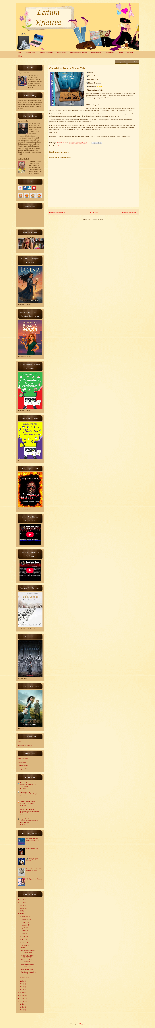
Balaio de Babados (26, 783)
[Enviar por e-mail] (93, 143)
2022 (21, 911)
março (24, 942)
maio (23, 936)
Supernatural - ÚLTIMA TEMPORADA (28, 956)
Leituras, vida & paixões (27, 802)
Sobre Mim (130, 52)
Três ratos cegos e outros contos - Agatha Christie (29, 821)
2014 (21, 998)
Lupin (23, 948)
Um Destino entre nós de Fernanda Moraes (28, 973)
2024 (21, 905)
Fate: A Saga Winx (27, 969)
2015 (21, 995)
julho (23, 931)
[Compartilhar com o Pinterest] (101, 143)
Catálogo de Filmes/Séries (46, 52)
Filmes (59, 146)
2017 (21, 990)
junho (24, 934)
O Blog (20, 56)
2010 (21, 1010)
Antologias (120, 52)
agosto (24, 928)
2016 (21, 992)
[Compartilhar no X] (97, 143)
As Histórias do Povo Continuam (78, 52)
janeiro (24, 977)
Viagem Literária (25, 819)
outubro (24, 922)
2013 (21, 1001)
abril (23, 939)
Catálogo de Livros (30, 52)
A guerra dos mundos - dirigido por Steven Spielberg (30, 795)
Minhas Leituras (61, 52)
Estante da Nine (25, 792)
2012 (21, 1004)
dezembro (25, 916)
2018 (21, 987)
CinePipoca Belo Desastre (34, 879)
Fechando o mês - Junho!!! (27, 803)
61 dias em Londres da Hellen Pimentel (28, 951)
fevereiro (25, 945)
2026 (21, 899)
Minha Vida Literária (27, 809)
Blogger (81, 1024)
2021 (21, 914)
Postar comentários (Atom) (96, 219)
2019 (21, 984)
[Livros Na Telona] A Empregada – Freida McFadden (30, 812)
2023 (21, 908)
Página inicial (93, 212)
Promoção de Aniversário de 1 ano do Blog (34, 870)
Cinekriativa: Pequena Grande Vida (27, 965)
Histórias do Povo (96, 52)
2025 (21, 902)
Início (19, 52)
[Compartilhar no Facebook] (99, 143)
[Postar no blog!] (95, 143)
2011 (21, 1007)
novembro (25, 919)
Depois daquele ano (32, 849)
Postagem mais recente (57, 212)
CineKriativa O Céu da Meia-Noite (28, 961)
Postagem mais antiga (129, 212)
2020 (21, 981)
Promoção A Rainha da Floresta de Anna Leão (33, 839)
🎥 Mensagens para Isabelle (32, 859)
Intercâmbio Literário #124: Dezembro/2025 (28, 785)
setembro (25, 925)
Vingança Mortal (109, 52)
